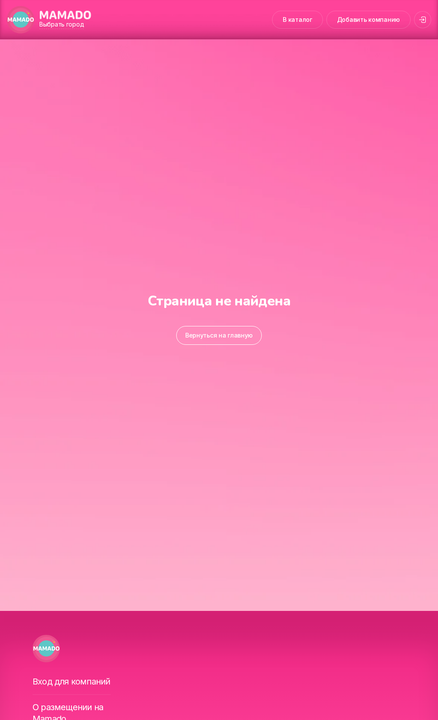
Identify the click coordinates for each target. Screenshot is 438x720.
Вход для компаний (71, 681)
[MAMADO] (20, 19)
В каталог (297, 19)
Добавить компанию (368, 19)
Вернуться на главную (219, 335)
